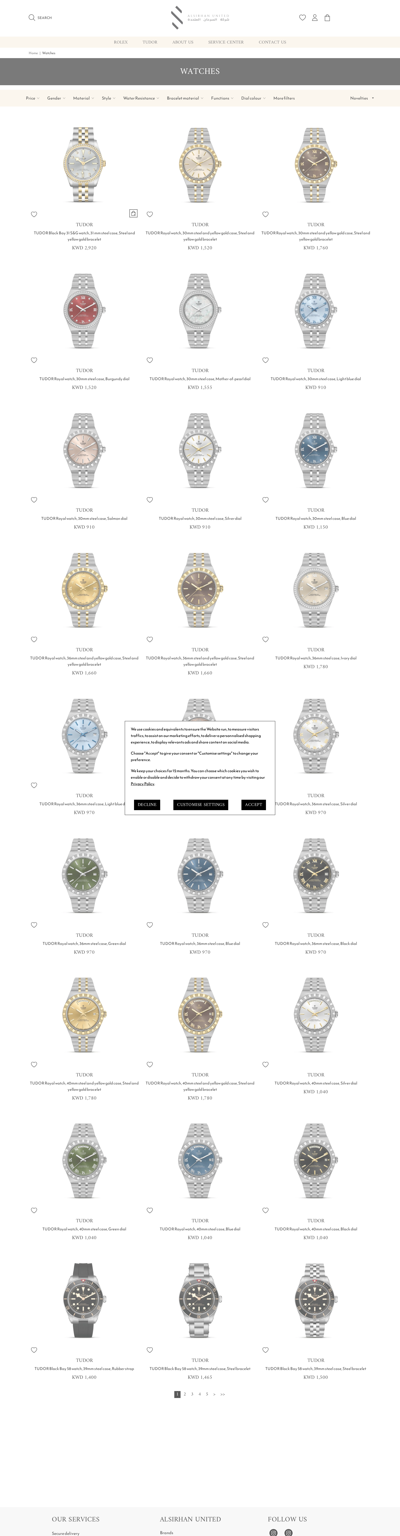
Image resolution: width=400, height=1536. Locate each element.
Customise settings (201, 805)
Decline (147, 805)
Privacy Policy (142, 784)
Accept (253, 805)
